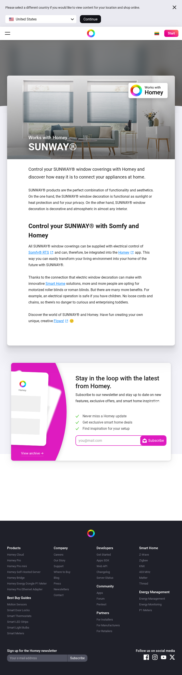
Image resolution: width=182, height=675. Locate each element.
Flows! (59, 321)
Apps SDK (103, 560)
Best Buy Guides (19, 598)
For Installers (105, 619)
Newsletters (61, 589)
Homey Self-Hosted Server (23, 572)
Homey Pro (14, 560)
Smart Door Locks (18, 610)
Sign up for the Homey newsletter (32, 651)
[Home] (91, 33)
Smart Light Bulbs (18, 627)
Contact (58, 595)
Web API (102, 566)
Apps (100, 593)
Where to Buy (62, 572)
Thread (143, 583)
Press (57, 583)
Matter (143, 577)
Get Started (104, 554)
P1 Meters (145, 610)
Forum (101, 598)
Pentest (101, 604)
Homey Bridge (16, 577)
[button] (40, 19)
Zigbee (143, 560)
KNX (142, 566)
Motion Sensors (17, 604)
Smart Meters (15, 633)
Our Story (59, 560)
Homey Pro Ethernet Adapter (24, 589)
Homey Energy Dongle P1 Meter (27, 583)
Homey (123, 252)
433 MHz (144, 572)
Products (14, 548)
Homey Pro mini (17, 566)
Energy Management (152, 598)
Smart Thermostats (19, 616)
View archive (31, 453)
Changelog (103, 572)
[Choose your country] (157, 33)
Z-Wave (144, 554)
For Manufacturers (108, 625)
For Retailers (104, 631)
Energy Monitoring (150, 604)
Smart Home (55, 283)
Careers (58, 554)
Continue (90, 19)
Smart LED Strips (17, 621)
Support (58, 566)
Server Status (105, 577)
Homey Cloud (15, 554)
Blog (56, 577)
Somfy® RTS (38, 252)
